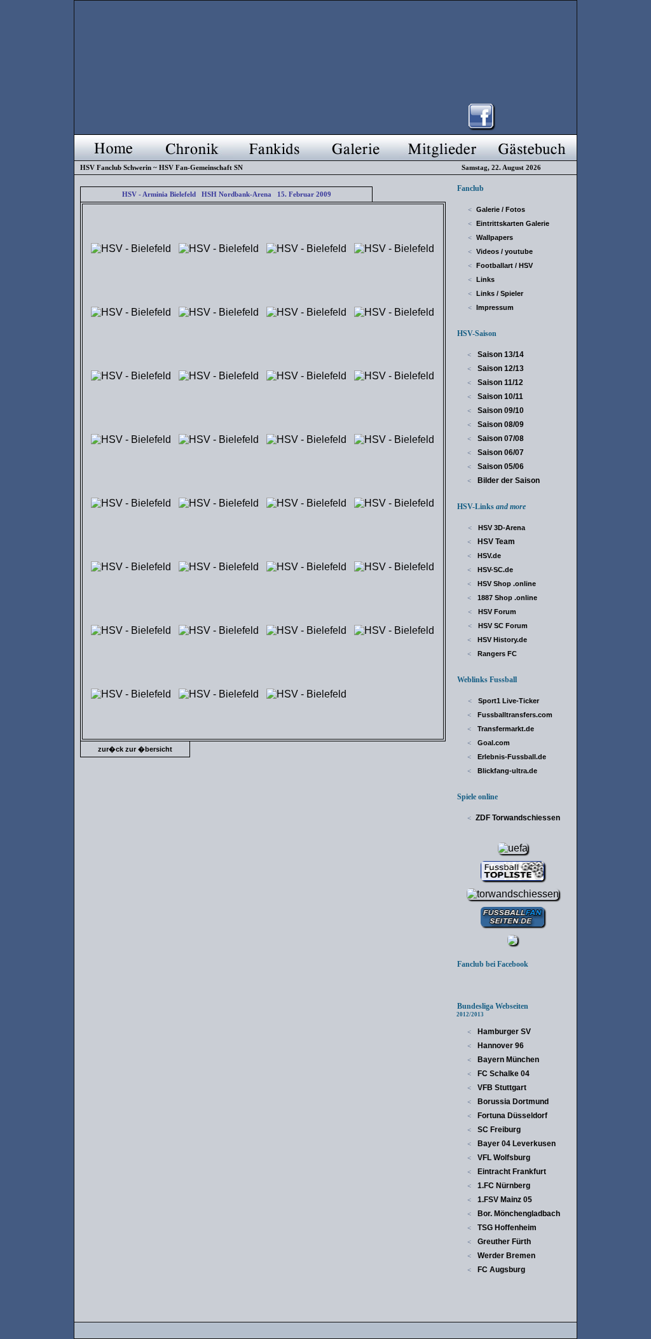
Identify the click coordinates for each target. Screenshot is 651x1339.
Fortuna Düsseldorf (511, 1115)
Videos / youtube (504, 251)
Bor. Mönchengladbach (518, 1213)
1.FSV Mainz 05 (504, 1199)
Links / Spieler (499, 293)
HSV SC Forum (502, 625)
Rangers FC (496, 653)
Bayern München (507, 1059)
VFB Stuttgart (501, 1087)
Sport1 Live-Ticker (507, 701)
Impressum (495, 307)
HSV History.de (501, 639)
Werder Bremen (505, 1255)
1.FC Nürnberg (503, 1185)
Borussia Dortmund (512, 1101)
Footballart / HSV (504, 265)
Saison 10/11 (499, 396)
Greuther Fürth (503, 1241)
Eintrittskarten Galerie (512, 223)
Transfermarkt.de (505, 729)
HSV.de (488, 555)
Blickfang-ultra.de (506, 771)
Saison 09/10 (500, 410)
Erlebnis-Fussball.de (511, 757)
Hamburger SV (503, 1031)
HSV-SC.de (494, 569)
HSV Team (495, 541)
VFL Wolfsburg (503, 1157)
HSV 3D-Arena (500, 527)
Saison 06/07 (500, 452)
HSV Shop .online (506, 583)
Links (485, 279)
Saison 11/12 (499, 382)
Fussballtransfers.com (514, 715)
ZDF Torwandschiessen (518, 817)
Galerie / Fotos (500, 209)
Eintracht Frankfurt (511, 1171)
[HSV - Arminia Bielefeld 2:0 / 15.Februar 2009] (131, 248)
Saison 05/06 (500, 466)
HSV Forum (496, 611)
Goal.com (493, 743)
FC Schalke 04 (503, 1073)
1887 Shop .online (506, 597)
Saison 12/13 (500, 368)
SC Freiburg (498, 1129)
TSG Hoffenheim (506, 1227)
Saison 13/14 (500, 354)
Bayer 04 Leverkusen (516, 1143)
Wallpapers (494, 237)
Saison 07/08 (500, 438)
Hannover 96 (500, 1045)
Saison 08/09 (500, 424)
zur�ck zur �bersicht (135, 749)
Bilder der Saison (508, 480)
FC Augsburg (500, 1269)
